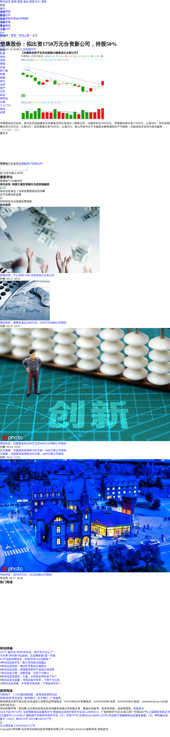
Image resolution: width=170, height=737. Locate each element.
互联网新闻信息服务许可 (37, 711)
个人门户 (5, 105)
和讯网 (4, 35)
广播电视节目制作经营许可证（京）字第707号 (51, 715)
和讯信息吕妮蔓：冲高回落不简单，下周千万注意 (30, 680)
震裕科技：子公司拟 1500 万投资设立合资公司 (27, 275)
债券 (43, 1)
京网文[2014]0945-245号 (93, 715)
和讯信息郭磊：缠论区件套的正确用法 (23, 666)
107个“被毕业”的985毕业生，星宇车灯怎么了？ (27, 652)
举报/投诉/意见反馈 (11, 698)
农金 (2, 67)
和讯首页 (5, 1)
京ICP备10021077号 (40, 718)
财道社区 (5, 15)
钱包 (2, 109)
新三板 (4, 70)
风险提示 (138, 708)
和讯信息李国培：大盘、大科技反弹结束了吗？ (29, 676)
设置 (2, 112)
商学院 (4, 98)
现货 (2, 60)
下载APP (5, 28)
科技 (2, 95)
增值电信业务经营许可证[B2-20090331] (75, 711)
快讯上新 (24, 35)
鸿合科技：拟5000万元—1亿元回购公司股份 (26, 574)
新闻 (14, 1)
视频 (2, 77)
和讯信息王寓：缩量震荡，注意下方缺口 (25, 673)
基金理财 (5, 18)
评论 (2, 81)
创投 (2, 56)
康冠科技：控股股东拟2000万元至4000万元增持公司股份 (33, 443)
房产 (2, 88)
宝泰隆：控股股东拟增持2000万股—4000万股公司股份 (32, 453)
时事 (2, 74)
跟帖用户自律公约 (31, 163)
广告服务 (55, 698)
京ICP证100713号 (11, 711)
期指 (2, 63)
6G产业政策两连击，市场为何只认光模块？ (25, 659)
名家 (2, 84)
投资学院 (5, 11)
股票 (20, 1)
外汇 (38, 1)
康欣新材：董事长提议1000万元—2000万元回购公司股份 (33, 322)
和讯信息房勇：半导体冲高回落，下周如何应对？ (32, 683)
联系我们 (30, 698)
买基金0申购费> (20, 18)
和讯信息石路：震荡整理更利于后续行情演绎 (27, 669)
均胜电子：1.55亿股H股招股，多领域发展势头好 (28, 694)
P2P (2, 32)
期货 (32, 1)
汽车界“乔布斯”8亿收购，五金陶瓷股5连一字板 (27, 655)
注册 (2, 102)
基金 (26, 1)
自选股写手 (29, 49)
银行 (2, 8)
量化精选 (5, 25)
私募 (2, 53)
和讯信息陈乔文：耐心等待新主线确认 (23, 662)
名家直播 (5, 22)
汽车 (2, 91)
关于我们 (43, 698)
